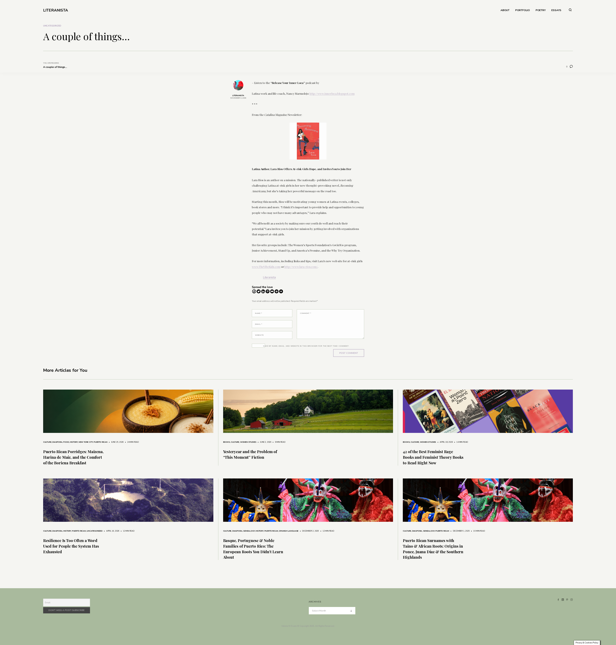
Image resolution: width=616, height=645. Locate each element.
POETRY (541, 10)
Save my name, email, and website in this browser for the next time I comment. (306, 346)
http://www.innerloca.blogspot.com (332, 93)
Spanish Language (288, 531)
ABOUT (505, 10)
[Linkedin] (263, 291)
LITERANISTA (55, 10)
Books (226, 442)
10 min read (477, 531)
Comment (305, 313)
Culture (47, 442)
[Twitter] (259, 291)
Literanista (269, 277)
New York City (86, 442)
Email (258, 324)
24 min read (131, 442)
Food (66, 442)
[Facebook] (254, 291)
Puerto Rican (100, 442)
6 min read (279, 442)
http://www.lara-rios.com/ (301, 266)
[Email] (272, 291)
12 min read (127, 531)
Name (258, 313)
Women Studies (248, 442)
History (74, 442)
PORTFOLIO (522, 10)
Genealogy (249, 531)
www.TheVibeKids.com (266, 266)
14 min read (460, 442)
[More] (281, 291)
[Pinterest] (268, 291)
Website (259, 335)
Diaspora (57, 442)
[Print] (276, 291)
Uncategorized (52, 25)
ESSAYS (556, 10)
